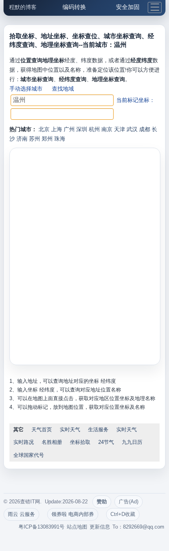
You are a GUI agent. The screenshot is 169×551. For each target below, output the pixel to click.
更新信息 (100, 527)
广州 (69, 129)
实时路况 (23, 442)
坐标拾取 (80, 442)
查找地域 (63, 88)
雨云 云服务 (21, 514)
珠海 (59, 138)
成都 (144, 129)
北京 (44, 129)
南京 (106, 129)
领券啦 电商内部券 (72, 514)
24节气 (106, 442)
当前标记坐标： (135, 100)
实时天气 (70, 429)
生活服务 (98, 429)
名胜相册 (52, 442)
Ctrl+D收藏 (122, 514)
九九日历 (132, 442)
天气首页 (41, 429)
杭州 (94, 129)
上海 (56, 129)
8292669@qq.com (143, 527)
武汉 (132, 129)
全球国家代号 (28, 455)
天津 (119, 129)
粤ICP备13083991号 (41, 527)
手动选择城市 (25, 88)
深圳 (81, 129)
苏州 (34, 138)
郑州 (47, 138)
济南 (22, 138)
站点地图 (77, 527)
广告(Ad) (128, 502)
